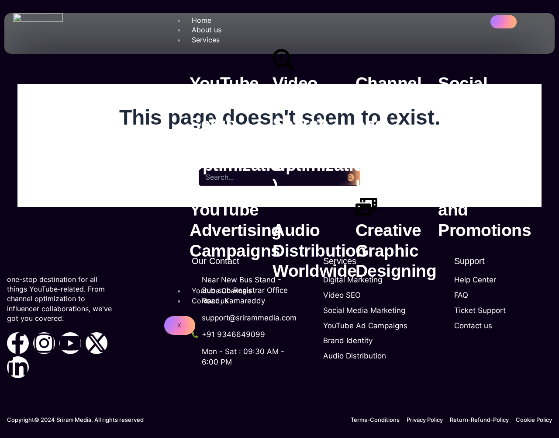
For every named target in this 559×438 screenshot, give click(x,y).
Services (206, 39)
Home (201, 20)
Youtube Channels (222, 290)
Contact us (210, 300)
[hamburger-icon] (503, 21)
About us (206, 29)
